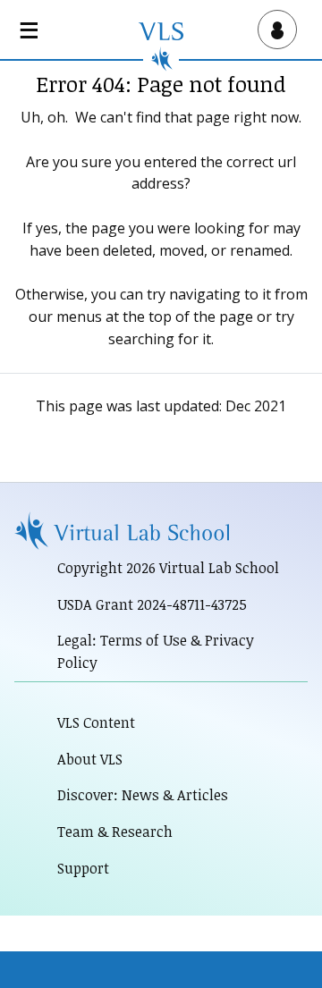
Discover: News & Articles (142, 795)
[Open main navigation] (32, 29)
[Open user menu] (274, 29)
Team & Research (115, 831)
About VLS (90, 759)
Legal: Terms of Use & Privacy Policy (155, 651)
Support (83, 868)
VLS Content (96, 722)
